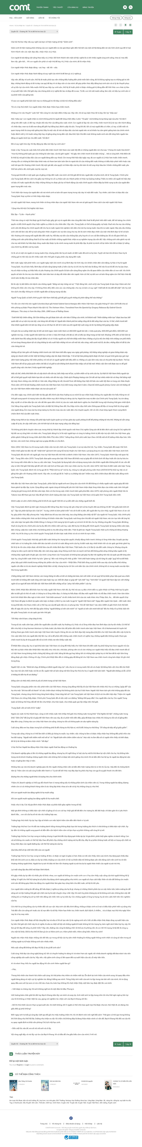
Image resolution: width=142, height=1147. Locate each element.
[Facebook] (71, 1118)
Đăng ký (127, 18)
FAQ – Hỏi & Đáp (15, 18)
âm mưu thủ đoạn (15, 1100)
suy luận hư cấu (125, 1100)
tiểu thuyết (27, 1103)
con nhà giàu (50, 1100)
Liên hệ (41, 18)
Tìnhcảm (42, 1103)
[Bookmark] (125, 25)
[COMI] (19, 7)
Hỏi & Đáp (88, 1124)
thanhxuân (18, 1103)
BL (38, 1100)
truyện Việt (82, 1103)
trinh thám (56, 1103)
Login (27, 1065)
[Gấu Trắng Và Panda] (13, 1085)
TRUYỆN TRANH (42, 7)
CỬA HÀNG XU (72, 7)
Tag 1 (11, 1103)
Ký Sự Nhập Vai (20, 25)
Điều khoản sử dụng (73, 1124)
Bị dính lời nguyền (87, 1081)
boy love (42, 1100)
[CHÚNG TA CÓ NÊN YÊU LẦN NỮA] (108, 1085)
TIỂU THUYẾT (58, 7)
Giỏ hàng (30, 18)
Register (20, 1065)
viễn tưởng (103, 1103)
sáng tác (109, 1100)
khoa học (84, 1100)
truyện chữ (65, 1103)
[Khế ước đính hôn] (45, 1085)
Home (11, 25)
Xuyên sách (112, 1103)
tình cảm (35, 1103)
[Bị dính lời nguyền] (76, 1085)
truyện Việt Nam (93, 1103)
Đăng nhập (116, 18)
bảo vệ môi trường (29, 1100)
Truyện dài (73, 1103)
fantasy (68, 1100)
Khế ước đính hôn (55, 1081)
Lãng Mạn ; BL (101, 1100)
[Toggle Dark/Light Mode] (130, 25)
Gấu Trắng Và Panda (25, 1081)
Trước (119, 32)
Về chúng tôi (54, 18)
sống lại (116, 1100)
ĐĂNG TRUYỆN (88, 7)
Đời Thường (60, 1100)
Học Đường (76, 1100)
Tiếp (127, 32)
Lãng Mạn (91, 1100)
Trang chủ (43, 1124)
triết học (49, 1103)
